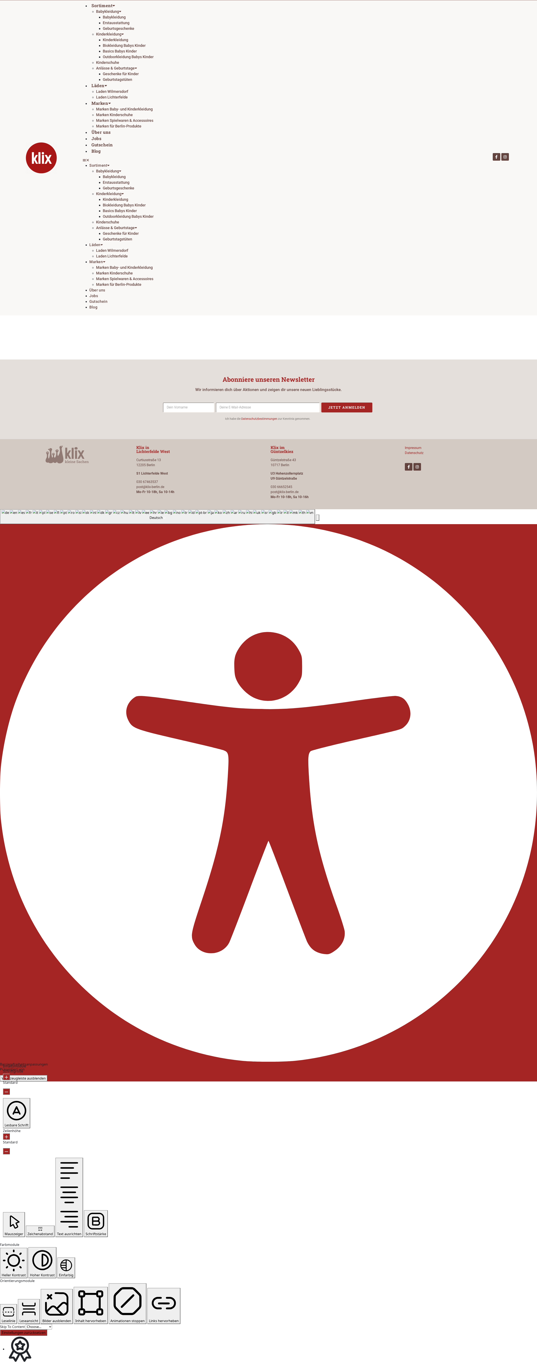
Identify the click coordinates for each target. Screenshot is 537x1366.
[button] (273, 160)
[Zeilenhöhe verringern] (6, 1151)
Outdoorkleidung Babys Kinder (128, 57)
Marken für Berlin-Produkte (118, 126)
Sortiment (101, 5)
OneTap (31, 1069)
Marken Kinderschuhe (114, 115)
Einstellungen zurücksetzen (24, 1332)
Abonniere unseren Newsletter (269, 379)
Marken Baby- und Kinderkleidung (124, 109)
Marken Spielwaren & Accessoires (124, 120)
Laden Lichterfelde (112, 97)
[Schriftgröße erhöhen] (6, 1077)
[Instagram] (505, 157)
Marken (99, 103)
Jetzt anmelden (346, 407)
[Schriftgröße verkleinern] (6, 1091)
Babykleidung (114, 17)
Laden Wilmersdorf (112, 91)
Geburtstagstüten (117, 79)
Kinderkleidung (115, 40)
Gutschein (102, 144)
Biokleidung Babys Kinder (124, 45)
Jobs (96, 138)
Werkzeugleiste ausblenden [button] (24, 1078)
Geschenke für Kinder (121, 74)
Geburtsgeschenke (118, 28)
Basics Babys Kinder (120, 51)
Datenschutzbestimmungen (259, 418)
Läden (97, 85)
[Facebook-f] (496, 157)
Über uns (101, 132)
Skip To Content (12, 1326)
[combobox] (157, 516)
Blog (96, 151)
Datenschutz (414, 453)
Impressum (413, 448)
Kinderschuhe (107, 62)
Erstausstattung (116, 23)
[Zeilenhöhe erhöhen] (6, 1136)
